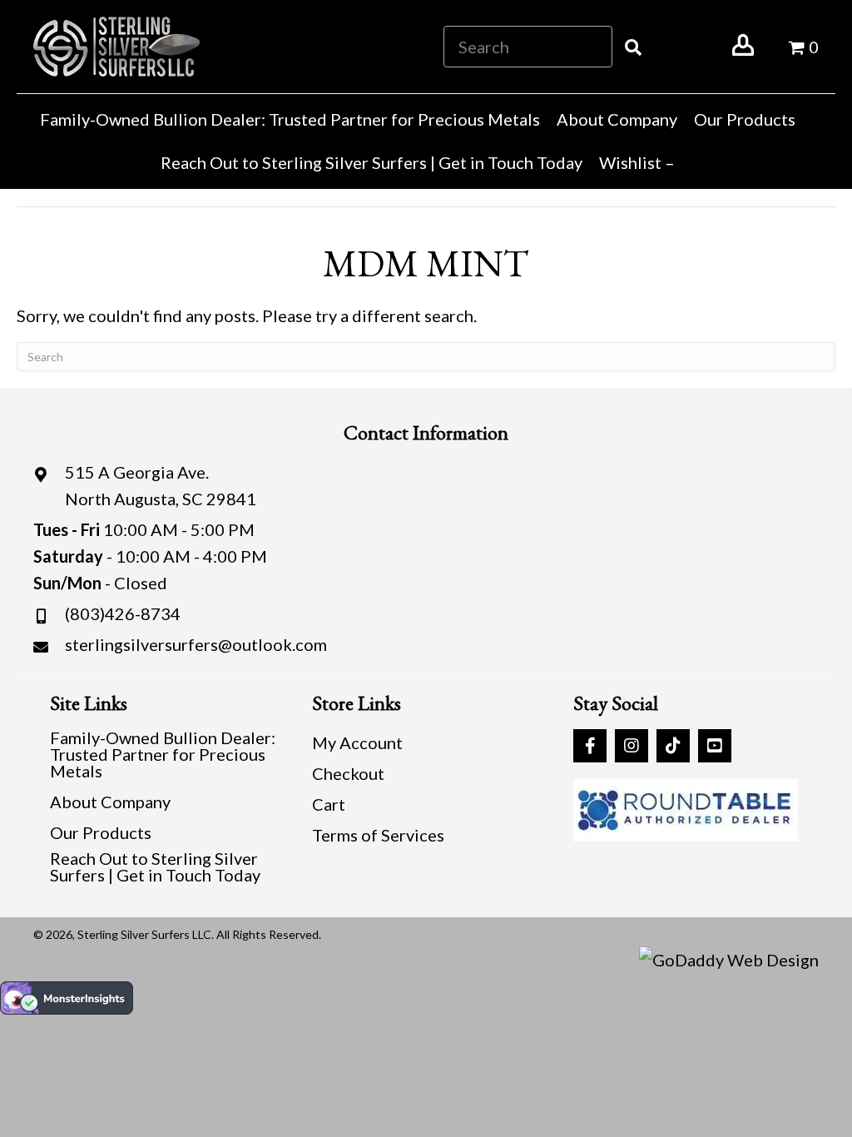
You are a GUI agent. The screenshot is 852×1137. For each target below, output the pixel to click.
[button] (590, 745)
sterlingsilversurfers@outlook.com (196, 644)
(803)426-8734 (123, 613)
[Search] (633, 46)
